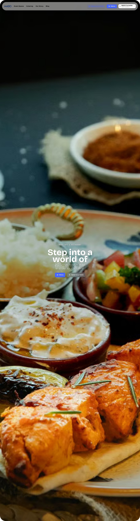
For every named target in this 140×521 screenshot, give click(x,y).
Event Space (19, 6)
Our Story (39, 6)
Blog (47, 6)
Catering (29, 6)
